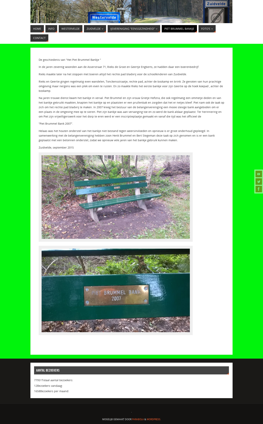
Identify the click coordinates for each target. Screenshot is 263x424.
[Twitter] (258, 181)
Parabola (138, 419)
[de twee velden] (258, 189)
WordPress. (154, 419)
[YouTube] (258, 174)
